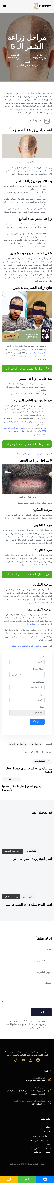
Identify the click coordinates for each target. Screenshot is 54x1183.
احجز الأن (37, 721)
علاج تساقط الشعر (32, 171)
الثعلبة (10, 265)
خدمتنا (48, 1127)
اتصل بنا (47, 1131)
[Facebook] (42, 752)
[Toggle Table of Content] (45, 121)
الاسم (42, 656)
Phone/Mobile (39, 669)
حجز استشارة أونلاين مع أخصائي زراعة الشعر (41, 1150)
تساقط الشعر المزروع (19, 224)
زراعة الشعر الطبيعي (27, 65)
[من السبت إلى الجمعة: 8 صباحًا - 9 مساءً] (27, 1103)
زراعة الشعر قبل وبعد (42, 1136)
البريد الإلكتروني (38, 682)
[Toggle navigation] (11, 6)
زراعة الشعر (36, 744)
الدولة (42, 694)
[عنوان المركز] (27, 1091)
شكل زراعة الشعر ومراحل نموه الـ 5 (29, 454)
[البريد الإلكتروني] (27, 1079)
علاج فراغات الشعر (31, 624)
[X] (37, 752)
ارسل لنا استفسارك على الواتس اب (25, 368)
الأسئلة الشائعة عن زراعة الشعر (40, 1142)
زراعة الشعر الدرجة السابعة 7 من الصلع (28, 646)
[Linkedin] (26, 752)
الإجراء (42, 707)
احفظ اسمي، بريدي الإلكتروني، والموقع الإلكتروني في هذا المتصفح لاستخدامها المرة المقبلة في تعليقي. (26, 1024)
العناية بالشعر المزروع (37, 352)
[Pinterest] (32, 752)
